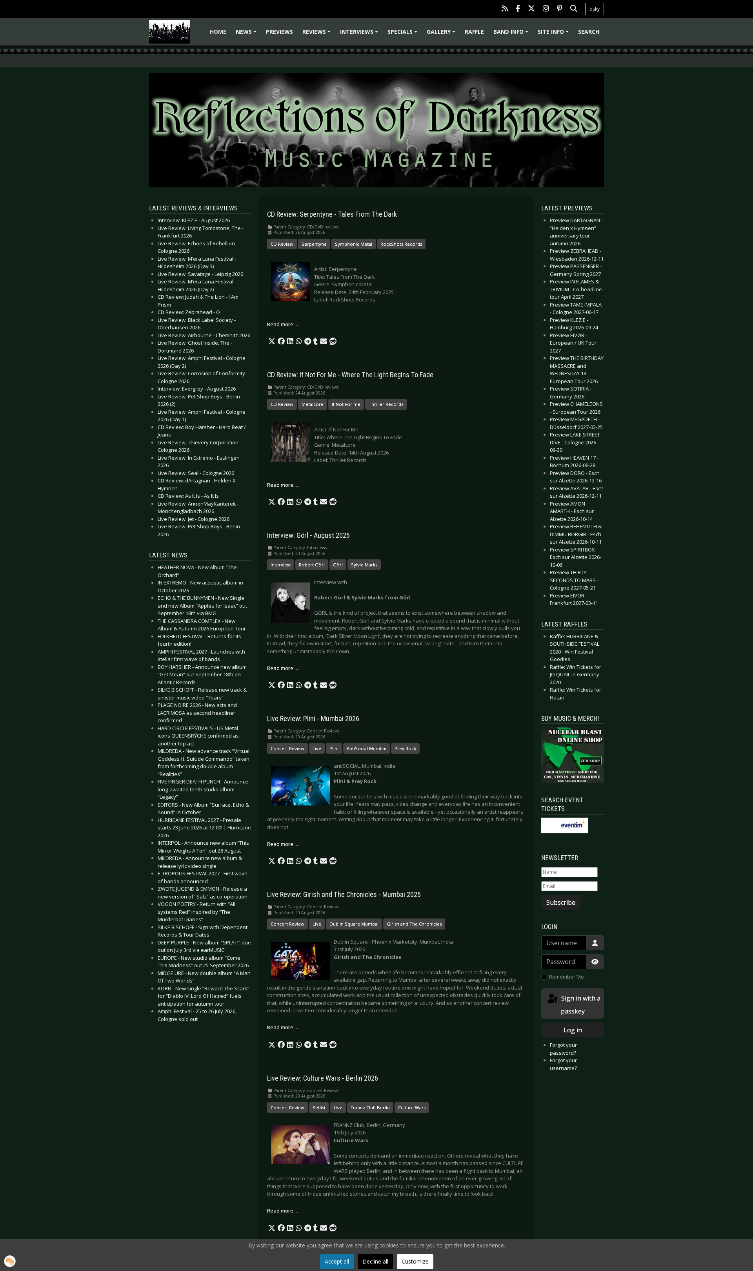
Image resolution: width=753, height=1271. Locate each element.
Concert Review (287, 748)
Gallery (442, 34)
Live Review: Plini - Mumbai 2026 (313, 718)
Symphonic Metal (353, 244)
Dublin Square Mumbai (353, 924)
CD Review (282, 244)
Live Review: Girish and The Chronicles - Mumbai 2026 (344, 894)
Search (588, 31)
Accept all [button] (337, 1261)
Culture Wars (412, 1107)
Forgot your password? (563, 1048)
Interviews (360, 34)
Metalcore (313, 404)
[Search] (573, 9)
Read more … (283, 324)
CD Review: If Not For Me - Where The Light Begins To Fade (350, 375)
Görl (338, 565)
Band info (512, 34)
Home (218, 31)
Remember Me (566, 976)
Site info (554, 34)
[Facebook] (518, 9)
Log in (573, 1030)
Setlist (319, 1107)
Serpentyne (314, 244)
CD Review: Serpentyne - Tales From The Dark (332, 214)
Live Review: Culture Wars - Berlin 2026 (322, 1078)
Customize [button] (415, 1261)
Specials (403, 34)
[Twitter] (531, 9)
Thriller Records (386, 404)
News (247, 34)
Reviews (317, 34)
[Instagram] (546, 9)
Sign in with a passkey (580, 1004)
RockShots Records (401, 244)
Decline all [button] (375, 1261)
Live (317, 748)
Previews (279, 31)
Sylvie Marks (364, 565)
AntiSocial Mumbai (366, 748)
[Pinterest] (559, 9)
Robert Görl (312, 565)
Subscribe (560, 902)
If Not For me (346, 404)
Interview (281, 565)
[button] (271, 341)
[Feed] (505, 9)
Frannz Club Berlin (370, 1107)
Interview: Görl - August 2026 (308, 535)
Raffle (474, 31)
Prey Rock (405, 748)
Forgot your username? (563, 1064)
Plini (333, 748)
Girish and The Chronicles (414, 924)
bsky (594, 8)
